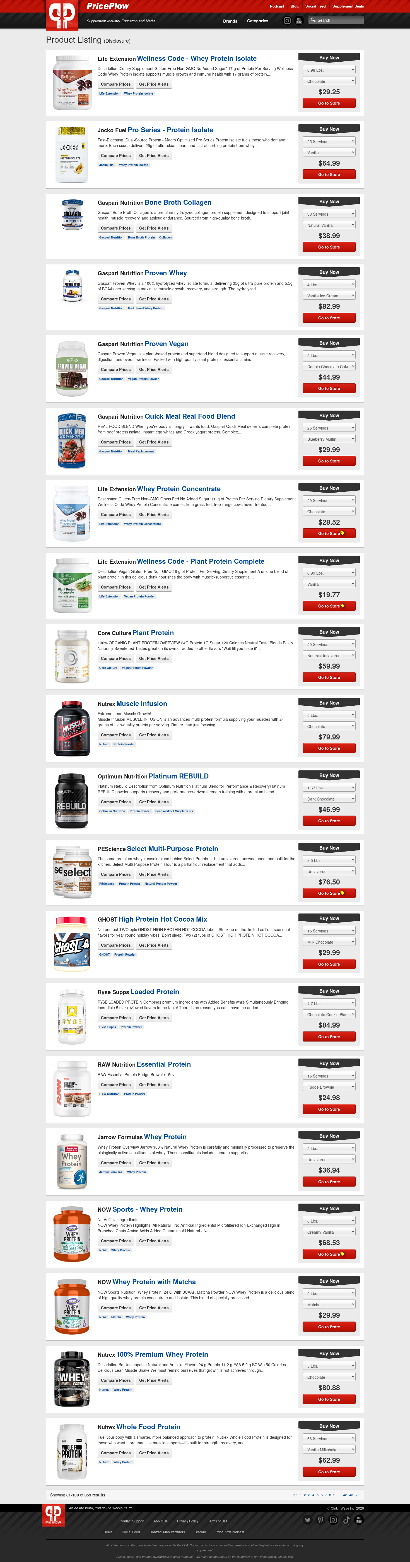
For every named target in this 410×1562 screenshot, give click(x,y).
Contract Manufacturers (167, 1531)
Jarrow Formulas (110, 1172)
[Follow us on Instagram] (333, 1520)
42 (345, 1494)
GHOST (104, 954)
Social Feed (315, 6)
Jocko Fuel (106, 165)
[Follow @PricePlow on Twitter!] (308, 1520)
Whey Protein (136, 1172)
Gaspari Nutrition (111, 237)
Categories (257, 21)
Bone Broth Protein (141, 237)
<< (295, 1494)
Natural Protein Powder (161, 883)
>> (357, 1494)
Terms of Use (218, 1520)
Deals (107, 1531)
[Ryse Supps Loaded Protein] (72, 1012)
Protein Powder (124, 744)
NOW (103, 1250)
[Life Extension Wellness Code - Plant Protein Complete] (72, 587)
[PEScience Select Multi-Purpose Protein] (72, 870)
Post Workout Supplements (174, 811)
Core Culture (108, 668)
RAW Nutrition (109, 1094)
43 (351, 1494)
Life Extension (109, 93)
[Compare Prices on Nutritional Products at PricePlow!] (54, 1514)
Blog (295, 6)
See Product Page (72, 94)
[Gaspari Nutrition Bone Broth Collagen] (72, 219)
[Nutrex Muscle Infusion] (72, 724)
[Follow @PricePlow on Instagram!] (287, 21)
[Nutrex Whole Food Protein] (72, 1447)
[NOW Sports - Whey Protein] (72, 1229)
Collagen (165, 237)
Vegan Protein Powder (143, 379)
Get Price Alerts (154, 84)
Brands (230, 21)
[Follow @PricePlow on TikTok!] (346, 1520)
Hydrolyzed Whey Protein (145, 308)
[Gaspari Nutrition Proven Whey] (72, 290)
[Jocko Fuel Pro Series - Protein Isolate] (72, 153)
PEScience (106, 883)
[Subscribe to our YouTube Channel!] (299, 21)
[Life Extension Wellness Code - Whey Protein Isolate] (72, 81)
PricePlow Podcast (230, 1531)
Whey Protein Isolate (138, 93)
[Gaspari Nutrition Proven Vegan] (72, 364)
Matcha (116, 1317)
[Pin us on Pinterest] (320, 1520)
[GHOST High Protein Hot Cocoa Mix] (72, 939)
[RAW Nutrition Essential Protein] (72, 1084)
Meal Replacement (141, 451)
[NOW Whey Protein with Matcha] (72, 1302)
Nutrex (104, 744)
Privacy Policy (187, 1520)
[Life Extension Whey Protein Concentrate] (72, 509)
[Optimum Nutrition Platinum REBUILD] (72, 796)
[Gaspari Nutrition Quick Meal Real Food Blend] (72, 439)
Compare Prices (116, 84)
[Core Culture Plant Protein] (72, 652)
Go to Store (72, 105)
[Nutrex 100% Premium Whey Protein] (72, 1377)
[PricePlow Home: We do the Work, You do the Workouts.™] (63, 16)
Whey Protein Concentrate (142, 524)
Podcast (277, 6)
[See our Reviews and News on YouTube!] (359, 1520)
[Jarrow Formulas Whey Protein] (72, 1157)
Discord (200, 1531)
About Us (161, 1520)
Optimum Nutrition (112, 811)
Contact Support (132, 1520)
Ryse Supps (107, 1027)
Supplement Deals (348, 6)
